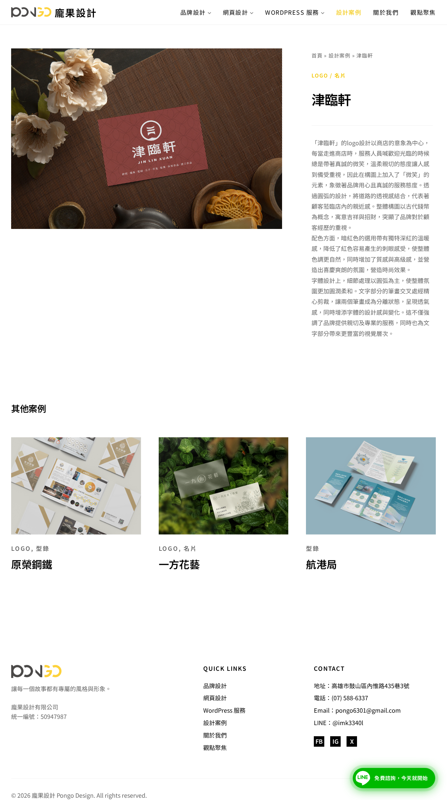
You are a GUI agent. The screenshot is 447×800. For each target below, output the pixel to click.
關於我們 (386, 12)
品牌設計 (193, 12)
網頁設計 (235, 12)
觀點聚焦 (423, 12)
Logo (320, 75)
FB (319, 741)
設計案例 (349, 12)
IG (335, 741)
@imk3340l (347, 722)
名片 (340, 75)
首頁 (317, 55)
